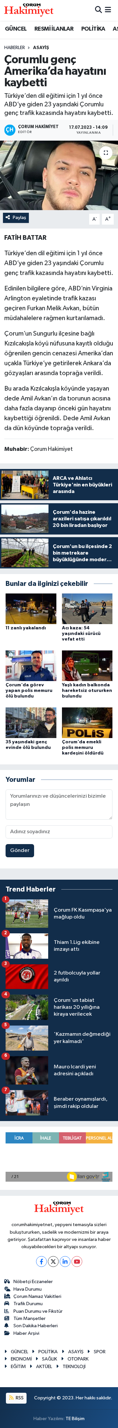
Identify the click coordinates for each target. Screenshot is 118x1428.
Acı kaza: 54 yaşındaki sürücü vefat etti (81, 634)
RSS (19, 1397)
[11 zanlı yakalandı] (31, 609)
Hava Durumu (27, 1289)
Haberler (14, 47)
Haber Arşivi (26, 1333)
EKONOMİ (21, 1359)
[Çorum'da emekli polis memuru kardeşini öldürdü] (87, 722)
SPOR (100, 1351)
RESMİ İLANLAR (53, 29)
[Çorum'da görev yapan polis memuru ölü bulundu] (31, 666)
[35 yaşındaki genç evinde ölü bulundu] (31, 722)
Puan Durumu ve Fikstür (38, 1311)
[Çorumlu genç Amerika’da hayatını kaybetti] (59, 175)
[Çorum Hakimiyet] (28, 10)
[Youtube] (76, 1261)
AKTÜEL (44, 1366)
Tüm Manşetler (29, 1318)
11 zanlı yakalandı (26, 628)
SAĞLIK (49, 1359)
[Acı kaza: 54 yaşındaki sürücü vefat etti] (87, 609)
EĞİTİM (18, 1366)
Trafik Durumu (28, 1303)
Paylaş (19, 217)
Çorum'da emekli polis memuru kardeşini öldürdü (83, 747)
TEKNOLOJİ (74, 1366)
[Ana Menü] (108, 10)
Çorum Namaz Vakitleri (37, 1296)
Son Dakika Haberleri (35, 1325)
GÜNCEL (16, 29)
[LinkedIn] (65, 1261)
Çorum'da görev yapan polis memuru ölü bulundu (29, 691)
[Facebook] (41, 1261)
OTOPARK (78, 1359)
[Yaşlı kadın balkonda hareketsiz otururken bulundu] (87, 666)
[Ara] (98, 10)
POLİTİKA (93, 29)
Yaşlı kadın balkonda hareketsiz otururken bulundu (87, 691)
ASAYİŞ (41, 47)
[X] (53, 1261)
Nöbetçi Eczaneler (33, 1281)
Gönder (20, 850)
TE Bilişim (75, 1418)
